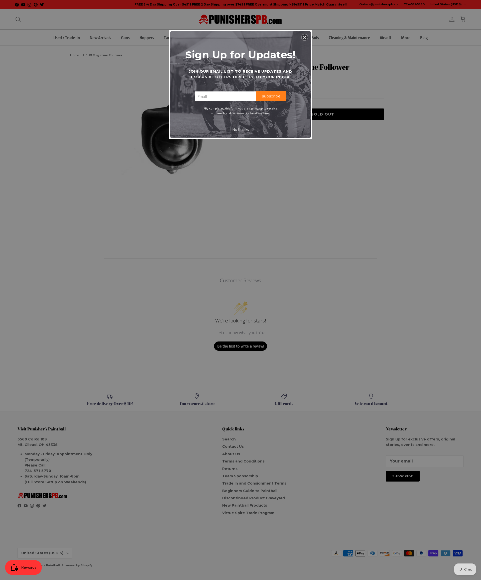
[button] (305, 37)
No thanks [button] (240, 129)
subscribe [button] (271, 96)
